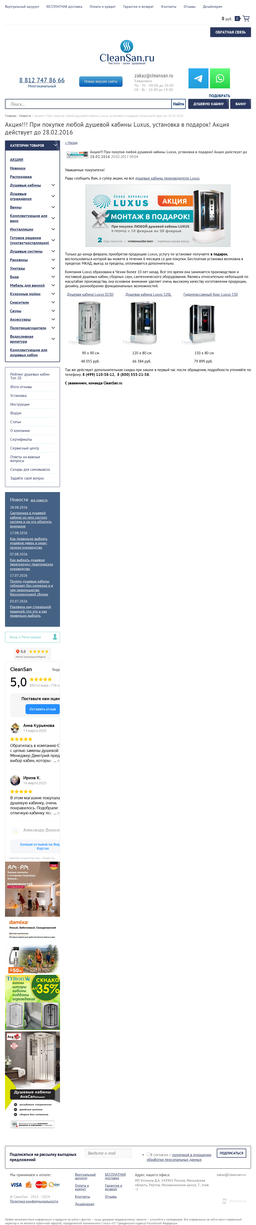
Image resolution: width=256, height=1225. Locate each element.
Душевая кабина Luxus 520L (149, 294)
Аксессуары (20, 319)
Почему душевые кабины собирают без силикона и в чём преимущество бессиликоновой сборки (31, 588)
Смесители (19, 302)
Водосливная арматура (21, 339)
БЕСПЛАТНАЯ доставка (115, 1176)
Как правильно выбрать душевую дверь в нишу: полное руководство (29, 543)
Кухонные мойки (25, 293)
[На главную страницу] (126, 53)
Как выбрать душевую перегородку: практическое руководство (31, 564)
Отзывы (111, 1196)
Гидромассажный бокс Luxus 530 (211, 294)
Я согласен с (179, 1157)
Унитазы (17, 268)
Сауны (15, 310)
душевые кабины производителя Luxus (167, 178)
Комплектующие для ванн (28, 218)
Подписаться (231, 1153)
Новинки (18, 168)
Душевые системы (26, 251)
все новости (39, 500)
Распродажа (21, 176)
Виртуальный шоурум (85, 1176)
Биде (14, 276)
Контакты (82, 1196)
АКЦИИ (16, 159)
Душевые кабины (25, 185)
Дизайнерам (84, 1204)
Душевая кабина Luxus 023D (90, 294)
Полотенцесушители (28, 327)
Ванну (241, 104)
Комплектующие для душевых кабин (28, 352)
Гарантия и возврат (113, 1187)
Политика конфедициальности (34, 1201)
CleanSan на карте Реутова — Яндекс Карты (34, 858)
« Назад (71, 142)
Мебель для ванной (27, 285)
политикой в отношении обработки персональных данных (179, 1157)
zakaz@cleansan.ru (153, 76)
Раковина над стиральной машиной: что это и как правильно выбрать (30, 611)
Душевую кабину (209, 104)
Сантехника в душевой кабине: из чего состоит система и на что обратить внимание (31, 519)
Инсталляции (21, 229)
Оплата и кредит (82, 1187)
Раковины (19, 259)
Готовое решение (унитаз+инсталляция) (29, 240)
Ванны (16, 207)
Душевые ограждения (21, 196)
